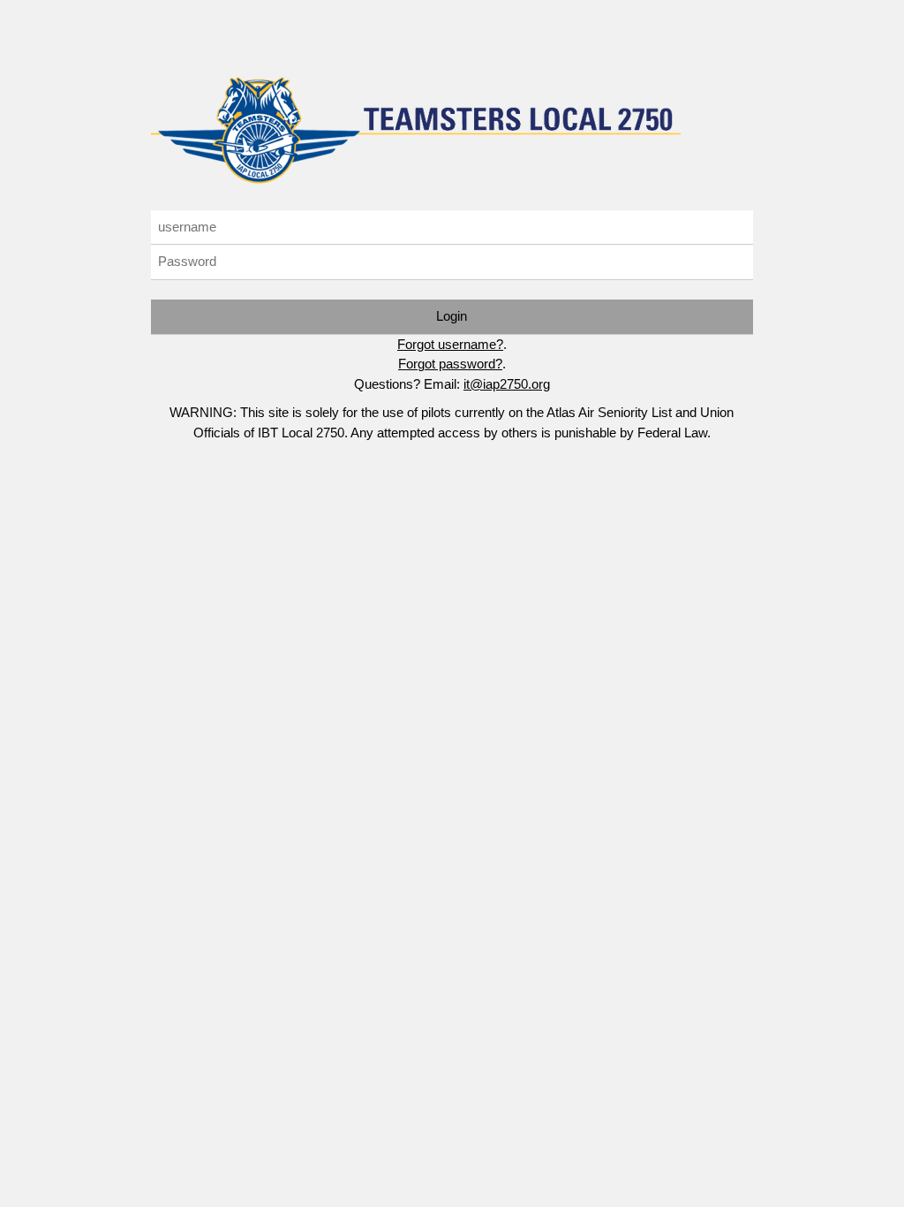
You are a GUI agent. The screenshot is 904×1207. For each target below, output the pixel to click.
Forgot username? (450, 344)
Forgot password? (450, 363)
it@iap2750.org (506, 383)
